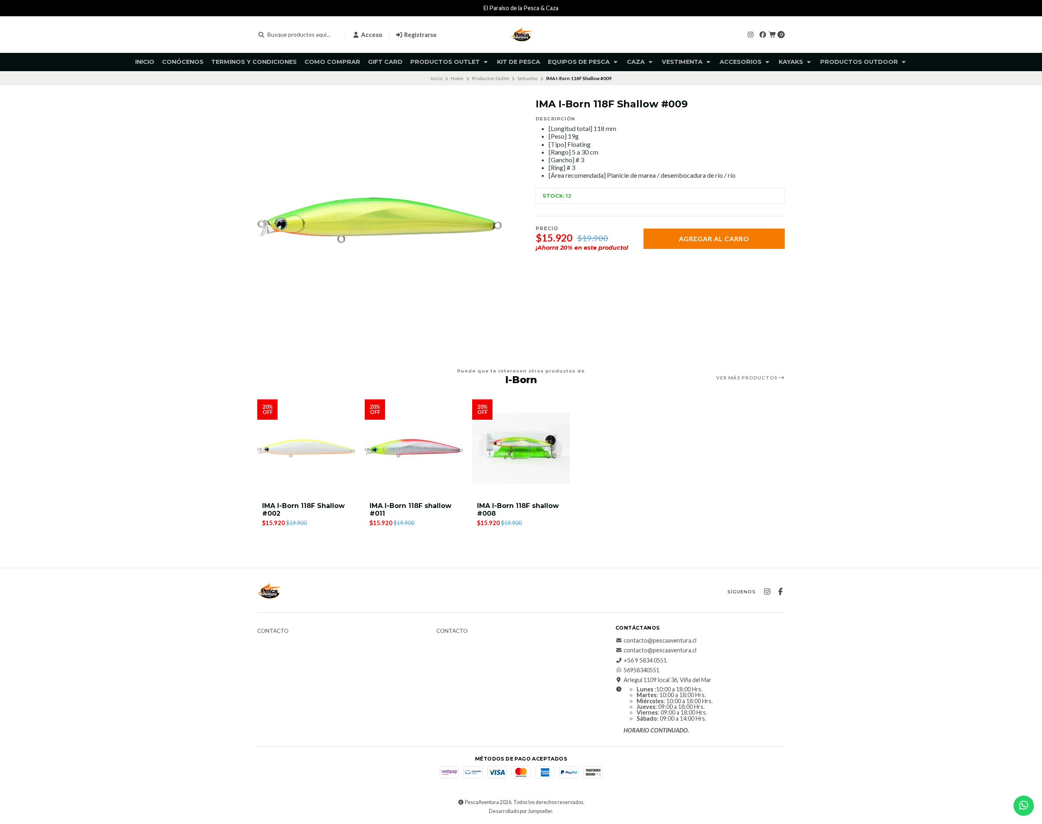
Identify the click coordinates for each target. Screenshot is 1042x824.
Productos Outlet (446, 61)
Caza (636, 61)
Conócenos (183, 61)
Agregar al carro (714, 238)
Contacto (273, 631)
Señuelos (527, 78)
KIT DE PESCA (518, 61)
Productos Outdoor (860, 61)
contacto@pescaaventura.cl (660, 640)
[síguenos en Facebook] (763, 34)
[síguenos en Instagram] (750, 34)
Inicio (144, 61)
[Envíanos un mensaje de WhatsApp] (1024, 806)
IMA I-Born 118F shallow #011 (410, 509)
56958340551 (641, 670)
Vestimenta (683, 61)
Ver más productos (747, 377)
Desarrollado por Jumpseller (520, 811)
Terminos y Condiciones (254, 61)
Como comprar (332, 61)
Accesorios (741, 61)
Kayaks (792, 61)
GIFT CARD (385, 61)
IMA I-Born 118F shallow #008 (518, 509)
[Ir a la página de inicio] (521, 34)
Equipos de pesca (579, 61)
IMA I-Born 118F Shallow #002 (303, 509)
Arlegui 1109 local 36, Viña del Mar (667, 680)
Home (457, 78)
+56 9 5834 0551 (645, 660)
